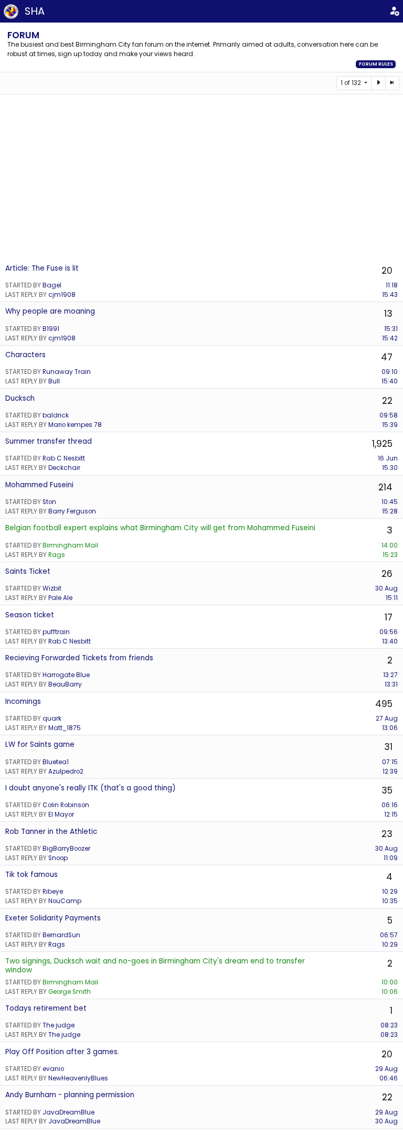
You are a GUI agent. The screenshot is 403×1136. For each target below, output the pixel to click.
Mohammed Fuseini (39, 485)
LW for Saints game (40, 744)
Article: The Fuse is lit (42, 268)
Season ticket (29, 615)
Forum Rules (376, 64)
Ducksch (20, 398)
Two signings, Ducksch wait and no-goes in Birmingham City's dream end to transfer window (155, 965)
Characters (25, 355)
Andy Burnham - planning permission (69, 1095)
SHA (35, 11)
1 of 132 (352, 83)
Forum (23, 35)
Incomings (23, 701)
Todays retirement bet (46, 1008)
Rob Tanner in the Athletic (51, 832)
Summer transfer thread (48, 441)
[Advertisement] (201, 178)
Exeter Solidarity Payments (53, 918)
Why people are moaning (50, 311)
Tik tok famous (31, 875)
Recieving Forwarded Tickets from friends (79, 658)
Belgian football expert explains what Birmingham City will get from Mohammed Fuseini (160, 528)
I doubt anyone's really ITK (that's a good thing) (90, 788)
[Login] (394, 11)
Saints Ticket (27, 571)
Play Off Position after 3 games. (62, 1052)
